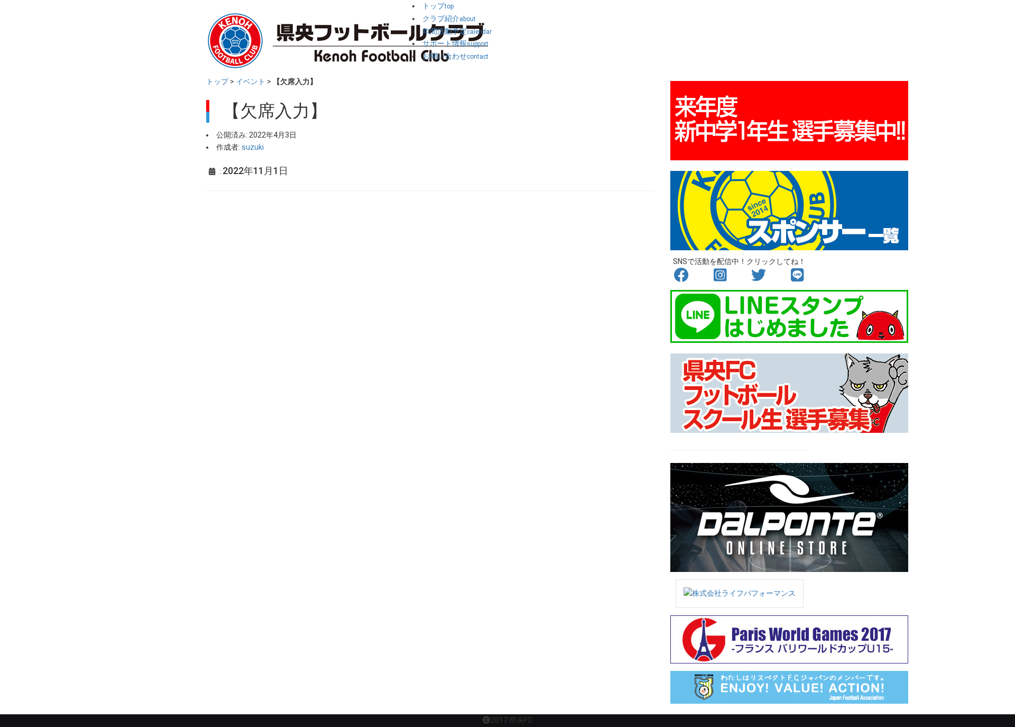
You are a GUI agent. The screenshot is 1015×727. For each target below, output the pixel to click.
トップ (217, 81)
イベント (250, 81)
